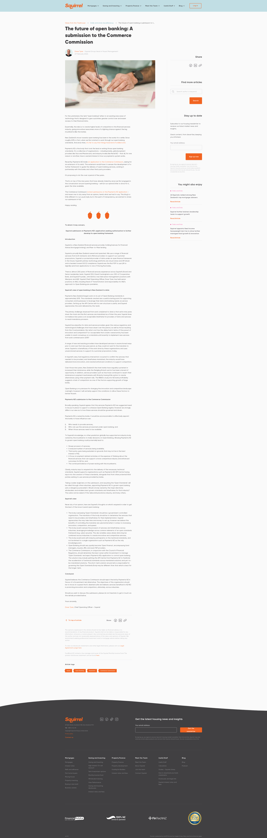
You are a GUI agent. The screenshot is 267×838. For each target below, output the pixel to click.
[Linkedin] (120, 620)
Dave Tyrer (79, 51)
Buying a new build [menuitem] (71, 784)
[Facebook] (115, 620)
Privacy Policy (182, 836)
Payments (92, 670)
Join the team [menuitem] (140, 769)
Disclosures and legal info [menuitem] (167, 779)
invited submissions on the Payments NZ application (107, 192)
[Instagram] (117, 719)
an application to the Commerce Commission (105, 162)
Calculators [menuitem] (163, 766)
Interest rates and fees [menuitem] (96, 792)
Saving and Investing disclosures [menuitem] (95, 787)
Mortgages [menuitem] (92, 6)
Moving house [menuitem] (70, 777)
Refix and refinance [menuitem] (71, 769)
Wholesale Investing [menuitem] (95, 779)
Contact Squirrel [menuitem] (141, 773)
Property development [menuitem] (120, 766)
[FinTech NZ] (157, 818)
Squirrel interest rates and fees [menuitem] (168, 783)
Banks (68, 670)
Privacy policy (69, 733)
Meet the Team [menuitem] (151, 6)
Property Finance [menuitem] (132, 6)
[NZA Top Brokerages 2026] (194, 818)
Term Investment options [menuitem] (97, 771)
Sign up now (194, 157)
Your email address (177, 143)
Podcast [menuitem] (185, 766)
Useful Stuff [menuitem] (168, 6)
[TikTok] (112, 719)
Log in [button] (195, 6)
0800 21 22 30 (72, 728)
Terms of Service (193, 836)
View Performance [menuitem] (94, 782)
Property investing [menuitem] (71, 780)
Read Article (175, 202)
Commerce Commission (107, 670)
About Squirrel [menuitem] (140, 766)
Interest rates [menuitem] (70, 766)
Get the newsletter (191, 729)
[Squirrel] (74, 6)
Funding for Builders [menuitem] (118, 769)
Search (196, 101)
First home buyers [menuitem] (71, 773)
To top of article (74, 620)
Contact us (69, 737)
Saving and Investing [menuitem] (111, 6)
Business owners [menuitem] (71, 788)
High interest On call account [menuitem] (95, 767)
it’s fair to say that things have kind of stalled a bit (105, 143)
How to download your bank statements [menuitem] (168, 774)
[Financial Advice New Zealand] (74, 818)
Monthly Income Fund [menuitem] (95, 775)
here (97, 655)
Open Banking (79, 670)
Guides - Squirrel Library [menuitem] (167, 769)
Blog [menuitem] (181, 6)
